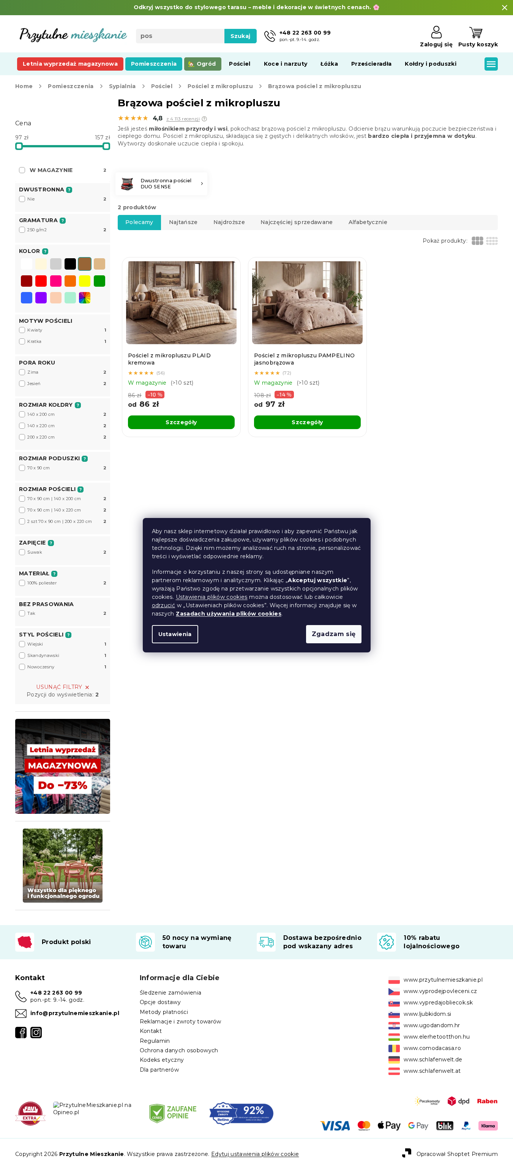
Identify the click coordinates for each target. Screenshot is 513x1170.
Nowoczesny (66, 666)
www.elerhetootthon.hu (437, 1036)
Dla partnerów (159, 1069)
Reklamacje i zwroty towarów (180, 1021)
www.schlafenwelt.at (432, 1070)
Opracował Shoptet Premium (457, 1153)
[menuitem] (70, 63)
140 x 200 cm (66, 414)
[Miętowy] (70, 298)
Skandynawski (66, 655)
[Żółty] (84, 281)
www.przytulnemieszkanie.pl (443, 979)
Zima (66, 372)
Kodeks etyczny (162, 1059)
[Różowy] (55, 281)
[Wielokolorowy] (84, 297)
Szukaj (240, 36)
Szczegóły (181, 422)
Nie (66, 199)
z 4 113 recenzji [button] (183, 119)
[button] (204, 119)
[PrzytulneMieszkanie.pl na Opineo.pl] (95, 1108)
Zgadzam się (334, 634)
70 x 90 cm (66, 468)
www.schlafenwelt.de (433, 1059)
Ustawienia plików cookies (212, 597)
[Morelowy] (55, 298)
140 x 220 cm (66, 425)
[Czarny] (70, 264)
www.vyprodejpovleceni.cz (440, 991)
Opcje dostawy (160, 1002)
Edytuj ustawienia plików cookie (255, 1154)
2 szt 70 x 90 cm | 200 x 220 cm (66, 521)
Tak (66, 613)
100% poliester (66, 583)
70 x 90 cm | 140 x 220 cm (66, 510)
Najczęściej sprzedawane (296, 222)
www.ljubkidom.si (427, 1014)
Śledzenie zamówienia (171, 992)
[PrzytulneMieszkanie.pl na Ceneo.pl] (172, 1113)
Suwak (66, 552)
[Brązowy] (84, 264)
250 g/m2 (66, 229)
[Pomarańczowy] (70, 281)
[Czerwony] (41, 281)
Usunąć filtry (59, 687)
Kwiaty (66, 330)
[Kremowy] (41, 264)
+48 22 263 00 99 (56, 992)
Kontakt (151, 1031)
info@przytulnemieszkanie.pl (74, 1013)
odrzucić (163, 605)
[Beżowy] (99, 264)
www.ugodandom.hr (432, 1025)
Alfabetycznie (368, 222)
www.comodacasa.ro (432, 1048)
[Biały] (26, 264)
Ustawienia (175, 634)
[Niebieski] (26, 298)
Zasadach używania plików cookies (228, 613)
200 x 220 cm (66, 437)
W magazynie (68, 170)
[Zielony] (99, 281)
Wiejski (66, 644)
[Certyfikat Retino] (241, 1113)
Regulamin (155, 1040)
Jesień (66, 383)
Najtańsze (183, 222)
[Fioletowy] (41, 298)
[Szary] (55, 264)
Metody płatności (164, 1012)
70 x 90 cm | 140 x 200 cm (66, 498)
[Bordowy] (26, 281)
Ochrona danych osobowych (179, 1050)
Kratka (66, 341)
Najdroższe (229, 222)
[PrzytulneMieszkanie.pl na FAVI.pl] (30, 1113)
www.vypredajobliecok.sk (438, 1002)
